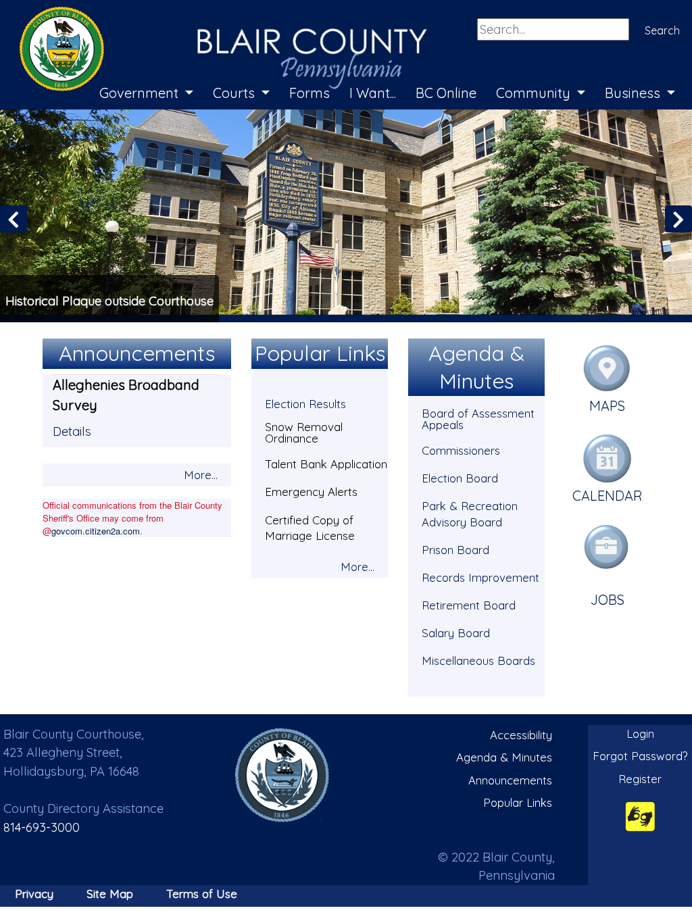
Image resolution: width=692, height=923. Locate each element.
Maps (607, 405)
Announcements (510, 780)
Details (72, 431)
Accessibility (521, 735)
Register (640, 779)
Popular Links (517, 802)
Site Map (109, 894)
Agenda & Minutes (504, 757)
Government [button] (140, 92)
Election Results (305, 404)
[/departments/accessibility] (640, 815)
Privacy (34, 894)
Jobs (607, 599)
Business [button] (634, 92)
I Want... (372, 92)
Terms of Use (201, 894)
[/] (282, 774)
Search (662, 30)
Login (640, 733)
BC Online (446, 92)
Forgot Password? (640, 756)
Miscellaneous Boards (478, 660)
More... (201, 475)
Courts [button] (235, 92)
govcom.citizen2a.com (95, 530)
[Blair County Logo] (209, 15)
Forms (309, 92)
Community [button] (535, 92)
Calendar (607, 495)
